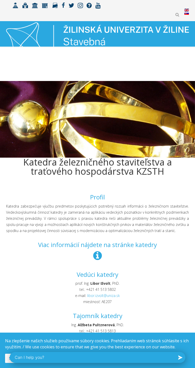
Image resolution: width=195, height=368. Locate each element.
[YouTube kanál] (98, 5)
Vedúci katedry (97, 274)
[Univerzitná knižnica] (25, 5)
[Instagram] (80, 5)
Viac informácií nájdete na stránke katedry (97, 244)
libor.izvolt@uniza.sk (103, 295)
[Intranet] (35, 5)
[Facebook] (63, 5)
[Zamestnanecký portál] (45, 5)
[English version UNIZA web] (186, 10)
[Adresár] (55, 5)
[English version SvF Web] (186, 13)
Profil (97, 197)
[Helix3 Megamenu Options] (187, 70)
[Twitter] (71, 5)
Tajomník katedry (97, 315)
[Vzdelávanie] (15, 5)
